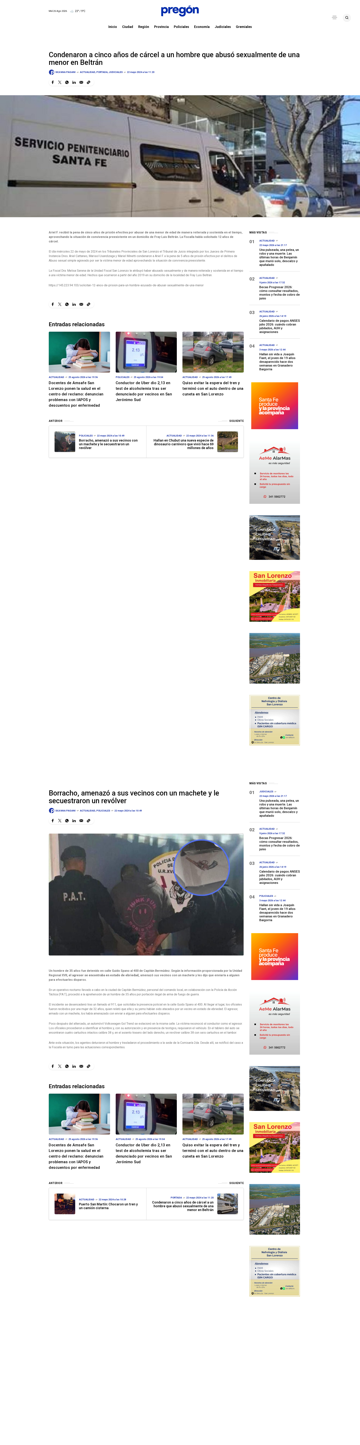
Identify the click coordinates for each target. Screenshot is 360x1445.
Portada (102, 72)
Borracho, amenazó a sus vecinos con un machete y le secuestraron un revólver (108, 444)
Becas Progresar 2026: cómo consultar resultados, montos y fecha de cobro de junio (279, 292)
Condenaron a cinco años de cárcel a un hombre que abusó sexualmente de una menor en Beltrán (183, 1206)
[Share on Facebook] (52, 82)
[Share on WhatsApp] (66, 82)
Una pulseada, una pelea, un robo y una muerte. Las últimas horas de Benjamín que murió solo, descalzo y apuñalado (279, 257)
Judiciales (116, 72)
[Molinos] (274, 658)
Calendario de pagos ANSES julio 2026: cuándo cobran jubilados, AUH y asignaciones (279, 326)
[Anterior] (65, 441)
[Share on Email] (81, 82)
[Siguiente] (227, 441)
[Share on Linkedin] (74, 82)
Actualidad (87, 72)
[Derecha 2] (274, 596)
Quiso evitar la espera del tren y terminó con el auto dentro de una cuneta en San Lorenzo (213, 388)
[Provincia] (274, 405)
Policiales (122, 377)
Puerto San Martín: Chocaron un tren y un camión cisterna (108, 1206)
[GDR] (274, 537)
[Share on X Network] (59, 82)
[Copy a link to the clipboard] (88, 82)
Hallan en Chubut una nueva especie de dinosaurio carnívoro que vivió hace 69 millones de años (184, 444)
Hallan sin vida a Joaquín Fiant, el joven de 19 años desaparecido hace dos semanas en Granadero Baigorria (277, 361)
